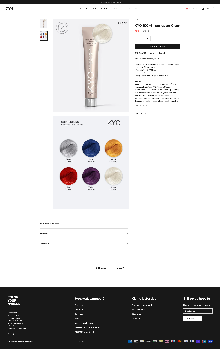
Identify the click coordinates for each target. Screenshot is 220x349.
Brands (126, 9)
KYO (136, 20)
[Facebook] (140, 105)
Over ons (79, 305)
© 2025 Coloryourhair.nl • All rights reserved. (21, 341)
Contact (79, 314)
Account (79, 309)
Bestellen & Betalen (84, 323)
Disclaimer (137, 314)
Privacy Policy (138, 309)
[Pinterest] (146, 105)
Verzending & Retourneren (49, 223)
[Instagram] (13, 333)
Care (94, 9)
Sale (137, 9)
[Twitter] (143, 105)
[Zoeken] (203, 9)
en (82, 341)
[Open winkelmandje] (213, 8)
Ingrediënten (44, 243)
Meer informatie (141, 114)
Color (83, 9)
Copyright (136, 318)
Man (116, 9)
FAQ (77, 318)
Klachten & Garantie (84, 332)
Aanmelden (192, 318)
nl (80, 341)
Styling (105, 9)
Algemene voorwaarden (143, 305)
